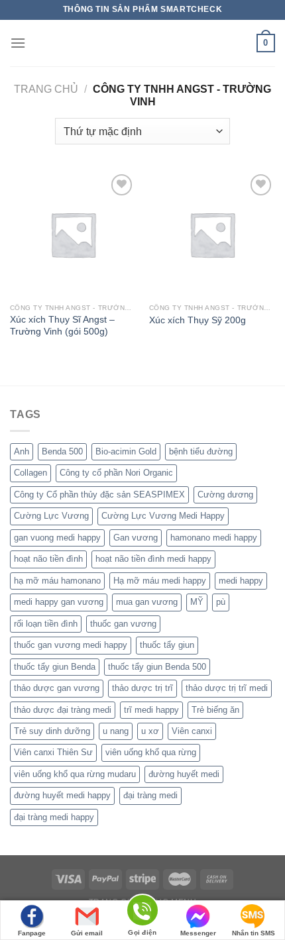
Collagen (30, 473)
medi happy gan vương (58, 602)
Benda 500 (62, 451)
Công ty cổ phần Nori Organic (116, 473)
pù (220, 602)
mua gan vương (147, 602)
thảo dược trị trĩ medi (227, 688)
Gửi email (87, 933)
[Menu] (18, 42)
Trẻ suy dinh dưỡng (52, 731)
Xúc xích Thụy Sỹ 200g (197, 320)
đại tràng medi (150, 795)
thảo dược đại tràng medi (62, 710)
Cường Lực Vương (51, 516)
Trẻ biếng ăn (215, 710)
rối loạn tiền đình (46, 624)
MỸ (196, 602)
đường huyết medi (183, 774)
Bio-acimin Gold (125, 451)
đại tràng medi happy (54, 817)
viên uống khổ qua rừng (150, 752)
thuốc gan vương (123, 624)
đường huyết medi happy (62, 795)
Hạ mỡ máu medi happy (159, 581)
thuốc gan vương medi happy (70, 645)
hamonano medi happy (213, 538)
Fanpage (32, 933)
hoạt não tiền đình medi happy (153, 559)
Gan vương (135, 538)
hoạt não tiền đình (48, 559)
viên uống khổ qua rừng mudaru (75, 774)
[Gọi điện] (142, 912)
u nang (116, 731)
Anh (21, 451)
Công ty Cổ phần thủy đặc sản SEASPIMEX (99, 494)
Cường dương (225, 494)
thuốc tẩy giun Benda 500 (157, 667)
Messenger (198, 933)
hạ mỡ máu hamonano (57, 581)
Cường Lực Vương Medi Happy (163, 516)
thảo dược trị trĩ (142, 688)
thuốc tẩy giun (167, 645)
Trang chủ (46, 89)
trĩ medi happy (151, 710)
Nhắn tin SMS (253, 933)
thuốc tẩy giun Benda (54, 667)
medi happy (241, 581)
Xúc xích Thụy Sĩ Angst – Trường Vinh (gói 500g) (62, 326)
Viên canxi (192, 731)
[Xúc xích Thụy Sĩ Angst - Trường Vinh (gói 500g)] (73, 234)
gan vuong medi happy (57, 538)
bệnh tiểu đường (201, 451)
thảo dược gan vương (56, 688)
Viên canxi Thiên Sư (53, 752)
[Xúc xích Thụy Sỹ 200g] (212, 234)
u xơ (150, 731)
